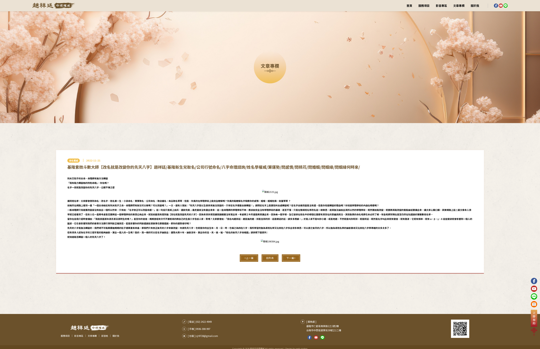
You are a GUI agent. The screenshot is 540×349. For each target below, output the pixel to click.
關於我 (475, 6)
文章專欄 (458, 6)
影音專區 (441, 6)
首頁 (409, 6)
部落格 (104, 335)
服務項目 (424, 6)
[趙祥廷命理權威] (53, 6)
